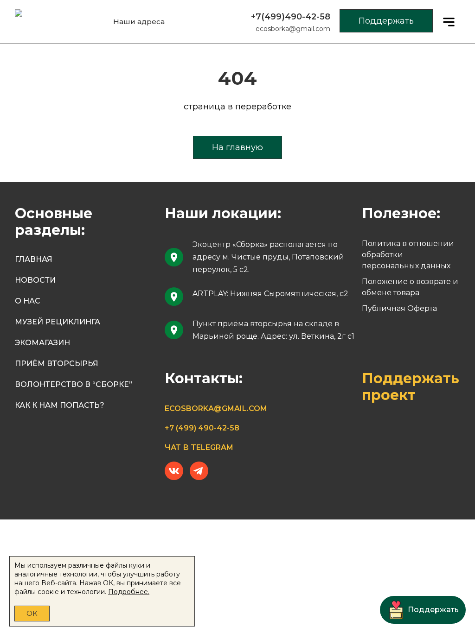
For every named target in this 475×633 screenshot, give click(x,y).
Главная (33, 259)
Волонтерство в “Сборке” (73, 384)
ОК (32, 613)
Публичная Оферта (399, 308)
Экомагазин (42, 342)
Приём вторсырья (56, 363)
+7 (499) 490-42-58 (202, 428)
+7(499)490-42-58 (290, 17)
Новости (35, 280)
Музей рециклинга (57, 321)
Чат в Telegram (199, 447)
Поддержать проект (410, 387)
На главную (237, 147)
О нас (27, 301)
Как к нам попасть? (59, 405)
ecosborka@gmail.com (293, 29)
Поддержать (386, 21)
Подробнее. (128, 592)
